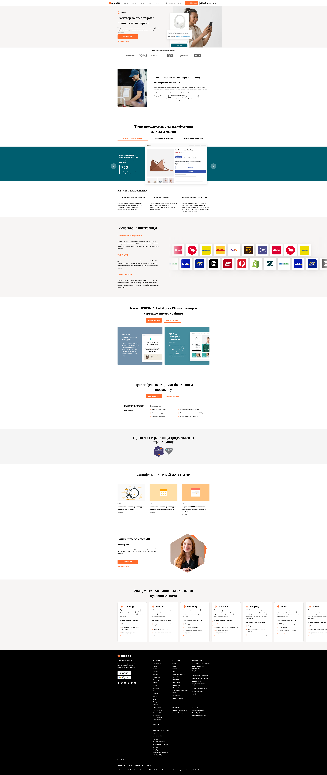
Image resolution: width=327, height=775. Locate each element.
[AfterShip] (115, 3)
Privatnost (121, 766)
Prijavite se (180, 3)
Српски (122, 760)
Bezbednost (138, 766)
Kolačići (148, 766)
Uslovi (130, 766)
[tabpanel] (163, 177)
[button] (113, 166)
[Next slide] (214, 623)
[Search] (166, 3)
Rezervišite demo (191, 3)
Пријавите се (172, 3)
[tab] (133, 138)
